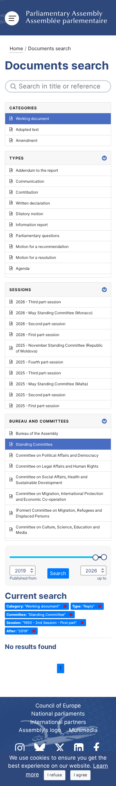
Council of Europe (58, 705)
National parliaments (58, 713)
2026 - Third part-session (38, 301)
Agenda (23, 268)
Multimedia (83, 730)
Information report (32, 224)
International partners (58, 722)
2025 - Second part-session (40, 394)
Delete (64, 606)
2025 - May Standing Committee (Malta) (52, 383)
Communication (30, 181)
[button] (104, 158)
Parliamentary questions (37, 235)
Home (16, 48)
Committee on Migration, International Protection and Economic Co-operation (59, 496)
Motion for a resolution (36, 257)
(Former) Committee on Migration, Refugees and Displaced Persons (59, 513)
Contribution (27, 192)
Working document (32, 118)
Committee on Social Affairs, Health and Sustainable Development (51, 479)
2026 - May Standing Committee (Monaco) (54, 312)
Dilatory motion (29, 213)
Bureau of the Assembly (37, 433)
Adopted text (27, 129)
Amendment (26, 140)
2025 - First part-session (37, 405)
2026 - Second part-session (40, 323)
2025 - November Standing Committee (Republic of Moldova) (59, 348)
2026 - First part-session (37, 334)
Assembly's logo (40, 730)
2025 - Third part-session (38, 372)
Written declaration (33, 203)
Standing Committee (34, 444)
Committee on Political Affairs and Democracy (57, 455)
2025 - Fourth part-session (39, 362)
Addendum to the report (37, 170)
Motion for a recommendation (42, 246)
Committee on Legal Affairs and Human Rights (57, 466)
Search (58, 573)
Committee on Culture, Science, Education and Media (58, 530)
